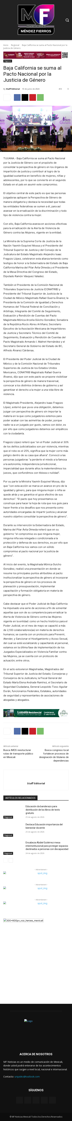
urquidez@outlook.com (27, 1076)
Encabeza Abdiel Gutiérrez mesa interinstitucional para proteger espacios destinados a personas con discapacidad (47, 845)
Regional (15, 45)
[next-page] (11, 860)
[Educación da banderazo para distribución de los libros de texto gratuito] (13, 812)
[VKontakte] (52, 1100)
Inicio (5, 45)
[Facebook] (17, 97)
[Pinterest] (32, 97)
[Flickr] (36, 1100)
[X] (25, 97)
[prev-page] (5, 860)
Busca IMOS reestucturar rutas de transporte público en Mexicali (18, 754)
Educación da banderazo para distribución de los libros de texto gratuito (43, 809)
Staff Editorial (13, 89)
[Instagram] (44, 1100)
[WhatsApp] (40, 97)
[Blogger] (19, 1100)
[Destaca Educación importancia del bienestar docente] (13, 830)
